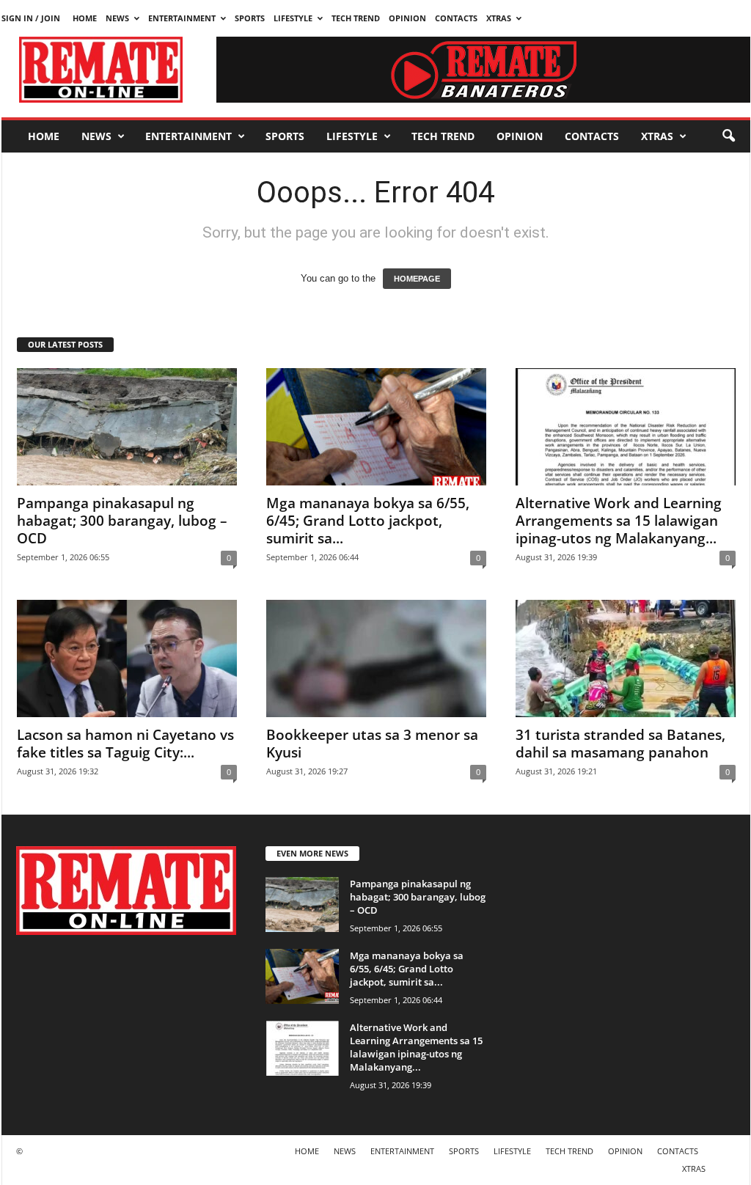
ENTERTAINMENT (182, 17)
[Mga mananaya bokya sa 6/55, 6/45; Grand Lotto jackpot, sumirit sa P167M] (376, 426)
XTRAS (498, 17)
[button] (728, 136)
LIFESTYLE (293, 17)
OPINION (407, 17)
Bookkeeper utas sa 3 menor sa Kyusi (372, 743)
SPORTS (250, 17)
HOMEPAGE (417, 278)
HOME (85, 17)
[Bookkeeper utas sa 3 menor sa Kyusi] (376, 658)
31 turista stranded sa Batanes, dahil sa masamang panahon (620, 743)
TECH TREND (355, 17)
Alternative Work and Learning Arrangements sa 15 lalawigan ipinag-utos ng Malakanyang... (619, 521)
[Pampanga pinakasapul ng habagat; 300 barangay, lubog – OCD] (127, 426)
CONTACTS (456, 17)
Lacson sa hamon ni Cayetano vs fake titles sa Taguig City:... (125, 743)
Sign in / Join (30, 17)
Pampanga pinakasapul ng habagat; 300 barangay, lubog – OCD (122, 521)
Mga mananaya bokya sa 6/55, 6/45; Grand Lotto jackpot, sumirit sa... (367, 521)
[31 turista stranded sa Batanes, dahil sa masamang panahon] (626, 658)
